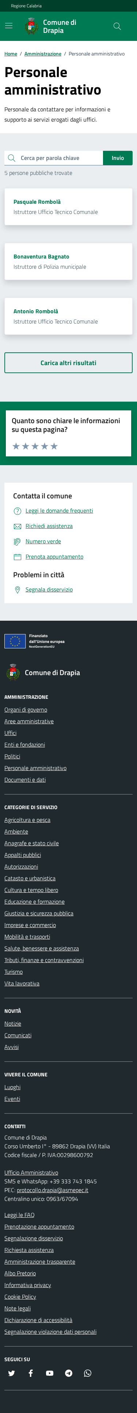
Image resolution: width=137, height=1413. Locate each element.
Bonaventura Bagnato (41, 256)
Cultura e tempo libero (31, 889)
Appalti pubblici (22, 854)
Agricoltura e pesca (27, 819)
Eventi (12, 1098)
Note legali (17, 1308)
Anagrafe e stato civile (31, 843)
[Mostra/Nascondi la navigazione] (8, 25)
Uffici (10, 732)
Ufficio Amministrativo (31, 1172)
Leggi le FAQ (19, 1214)
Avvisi (11, 1046)
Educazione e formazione (34, 901)
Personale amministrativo (35, 767)
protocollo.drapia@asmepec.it (52, 1190)
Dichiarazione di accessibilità (38, 1320)
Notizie (12, 1023)
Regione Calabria (26, 6)
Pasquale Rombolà (37, 201)
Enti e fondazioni (24, 744)
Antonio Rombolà (36, 311)
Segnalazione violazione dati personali (50, 1331)
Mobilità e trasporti (27, 936)
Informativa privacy (27, 1284)
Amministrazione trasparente (39, 1261)
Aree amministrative (29, 721)
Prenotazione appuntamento (39, 1226)
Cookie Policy (20, 1296)
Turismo (13, 971)
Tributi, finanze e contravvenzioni (44, 960)
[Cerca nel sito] (117, 26)
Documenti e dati (25, 779)
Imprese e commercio (30, 924)
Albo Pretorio (20, 1273)
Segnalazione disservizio (33, 1238)
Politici (12, 756)
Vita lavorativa (21, 983)
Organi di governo (25, 709)
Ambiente (16, 831)
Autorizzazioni (21, 866)
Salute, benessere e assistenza (41, 948)
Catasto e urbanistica (30, 878)
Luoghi (12, 1087)
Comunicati (17, 1035)
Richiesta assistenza (29, 1249)
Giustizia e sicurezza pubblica (38, 913)
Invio (118, 157)
